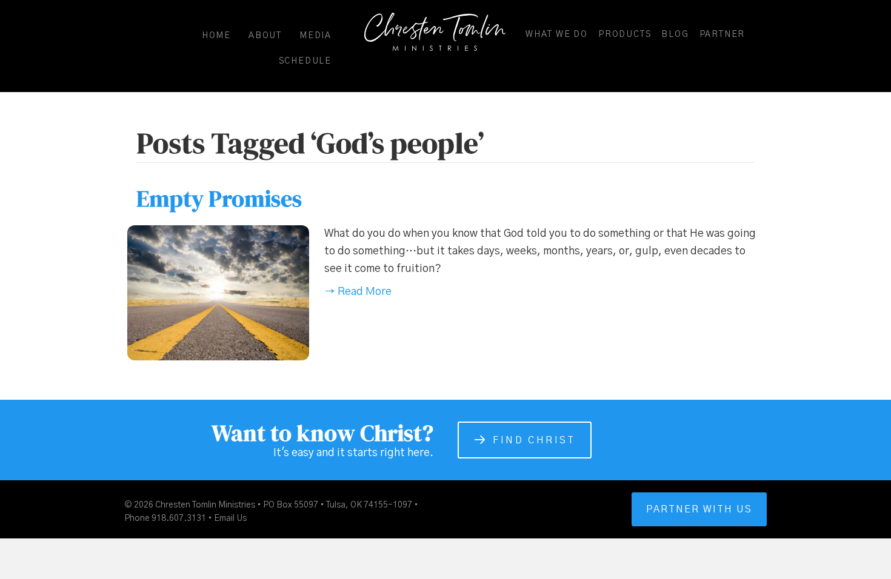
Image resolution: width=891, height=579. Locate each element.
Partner (722, 34)
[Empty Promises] (218, 292)
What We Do (557, 34)
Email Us (230, 518)
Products (624, 34)
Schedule (305, 61)
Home (216, 35)
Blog (675, 34)
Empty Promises (219, 198)
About (265, 35)
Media (315, 35)
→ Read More (358, 291)
